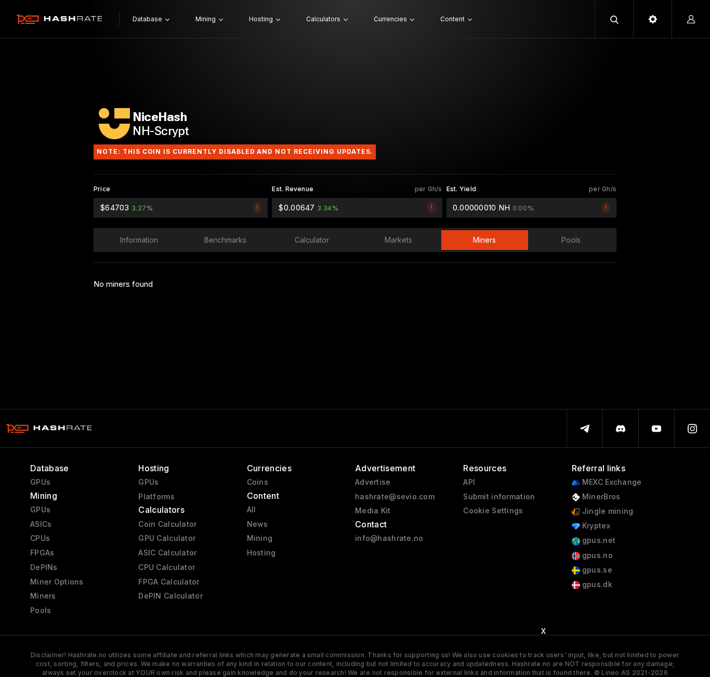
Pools (40, 610)
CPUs (40, 538)
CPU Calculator (166, 567)
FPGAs (42, 553)
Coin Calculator (167, 524)
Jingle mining (607, 511)
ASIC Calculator (167, 553)
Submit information (499, 497)
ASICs (40, 524)
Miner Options (57, 582)
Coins (257, 482)
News (257, 524)
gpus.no (596, 555)
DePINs (44, 567)
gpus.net (598, 540)
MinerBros (600, 497)
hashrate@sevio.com (395, 497)
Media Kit (373, 511)
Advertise (373, 482)
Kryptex (595, 526)
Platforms (156, 497)
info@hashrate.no (389, 538)
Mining (260, 538)
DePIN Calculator (170, 596)
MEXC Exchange (611, 482)
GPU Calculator (166, 538)
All (251, 510)
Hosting (261, 553)
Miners (43, 596)
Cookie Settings (493, 511)
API (469, 482)
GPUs (40, 482)
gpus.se (596, 570)
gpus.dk (596, 584)
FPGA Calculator (168, 582)
